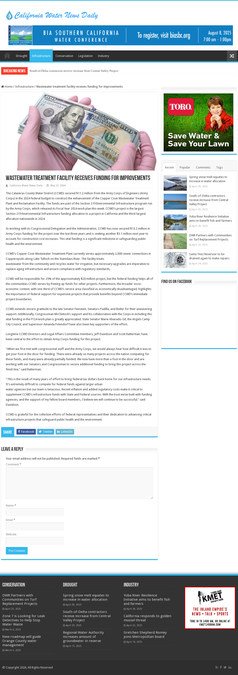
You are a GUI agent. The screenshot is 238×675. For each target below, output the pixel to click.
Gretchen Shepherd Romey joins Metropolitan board (145, 634)
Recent (169, 167)
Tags (219, 167)
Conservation (64, 56)
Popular (185, 167)
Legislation (85, 56)
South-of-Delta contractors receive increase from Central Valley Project (74, 70)
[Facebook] (220, 667)
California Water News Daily (26, 185)
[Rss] (216, 667)
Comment (13, 464)
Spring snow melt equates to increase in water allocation (86, 597)
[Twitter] (225, 667)
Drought (21, 56)
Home (7, 55)
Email (10, 520)
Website (11, 534)
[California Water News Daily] (52, 14)
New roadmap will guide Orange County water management (21, 641)
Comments (203, 167)
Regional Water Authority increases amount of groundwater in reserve (83, 636)
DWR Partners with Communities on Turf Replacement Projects (19, 599)
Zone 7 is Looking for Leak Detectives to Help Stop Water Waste (23, 620)
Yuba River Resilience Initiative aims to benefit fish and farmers (147, 599)
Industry (103, 56)
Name (11, 505)
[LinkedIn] (230, 667)
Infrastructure (41, 56)
